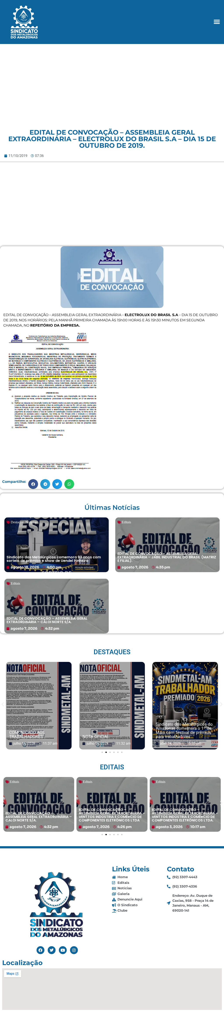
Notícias (31, 522)
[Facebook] (40, 950)
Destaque (17, 522)
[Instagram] (74, 950)
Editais (126, 522)
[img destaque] (56, 544)
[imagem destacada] (51, 706)
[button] (217, 22)
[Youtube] (63, 950)
